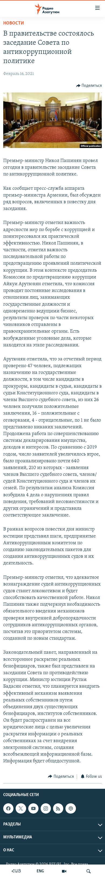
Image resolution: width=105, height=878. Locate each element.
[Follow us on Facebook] (8, 808)
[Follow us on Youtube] (33, 808)
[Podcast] (70, 808)
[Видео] (64, 871)
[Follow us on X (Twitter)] (21, 808)
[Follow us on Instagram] (46, 808)
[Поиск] (88, 871)
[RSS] (58, 808)
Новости (13, 23)
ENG (40, 871)
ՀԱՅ (16, 871)
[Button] (89, 85)
